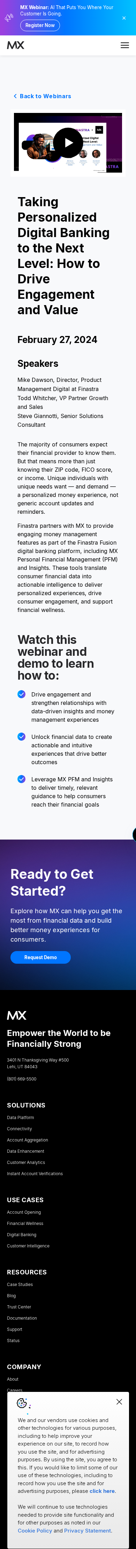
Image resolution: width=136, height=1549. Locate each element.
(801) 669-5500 (21, 1079)
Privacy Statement (87, 1530)
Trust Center (19, 1307)
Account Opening (24, 1212)
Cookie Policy (35, 1530)
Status (13, 1341)
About (12, 1379)
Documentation (22, 1318)
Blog (11, 1296)
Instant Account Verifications (35, 1174)
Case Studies (20, 1284)
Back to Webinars (45, 96)
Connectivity (19, 1129)
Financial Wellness (25, 1223)
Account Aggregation (27, 1140)
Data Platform (20, 1118)
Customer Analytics (26, 1162)
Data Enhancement (25, 1151)
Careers (14, 1390)
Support (14, 1329)
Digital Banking (21, 1235)
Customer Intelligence (28, 1246)
